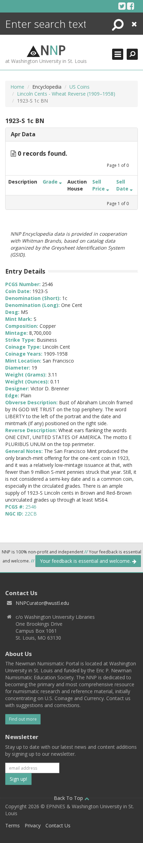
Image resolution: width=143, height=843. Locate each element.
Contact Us (57, 825)
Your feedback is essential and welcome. (86, 561)
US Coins (79, 86)
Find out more (23, 719)
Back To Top (69, 798)
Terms (12, 825)
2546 (30, 506)
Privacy (33, 825)
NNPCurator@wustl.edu (42, 603)
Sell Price (99, 185)
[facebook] (130, 6)
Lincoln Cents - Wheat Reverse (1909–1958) (66, 93)
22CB (31, 513)
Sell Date (123, 185)
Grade (51, 181)
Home (17, 86)
